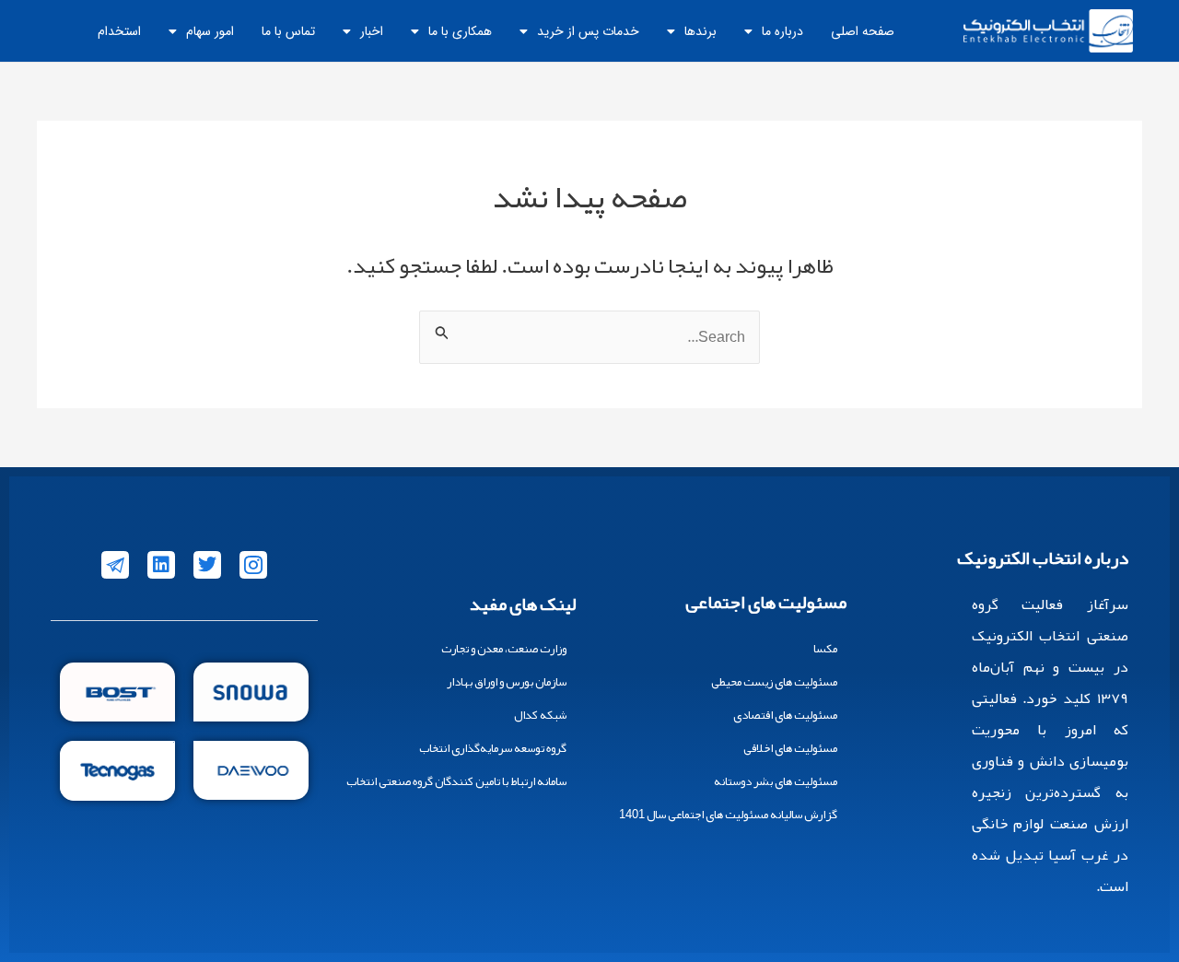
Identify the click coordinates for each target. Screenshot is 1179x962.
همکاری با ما (460, 31)
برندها (700, 31)
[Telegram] (115, 565)
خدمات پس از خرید (588, 31)
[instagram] (253, 565)
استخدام (119, 31)
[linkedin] (161, 565)
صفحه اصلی (862, 31)
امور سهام (210, 31)
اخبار (371, 31)
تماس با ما (288, 31)
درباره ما (782, 31)
